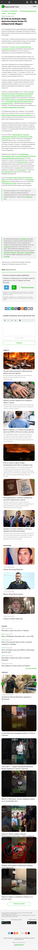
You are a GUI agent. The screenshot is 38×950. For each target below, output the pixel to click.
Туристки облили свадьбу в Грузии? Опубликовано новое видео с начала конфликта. (18, 835)
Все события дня (31, 668)
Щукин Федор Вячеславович (13, 594)
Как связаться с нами (16, 919)
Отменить (19, 343)
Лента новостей (12, 13)
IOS (28, 239)
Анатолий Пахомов (7, 171)
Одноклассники (29, 252)
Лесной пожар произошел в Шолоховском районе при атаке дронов (17, 372)
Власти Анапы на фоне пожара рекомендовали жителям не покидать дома (17, 464)
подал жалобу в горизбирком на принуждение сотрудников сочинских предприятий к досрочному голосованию (17, 95)
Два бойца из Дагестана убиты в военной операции (16, 659)
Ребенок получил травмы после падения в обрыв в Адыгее (17, 401)
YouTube (7, 256)
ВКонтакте (20, 252)
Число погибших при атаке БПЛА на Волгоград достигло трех (18, 651)
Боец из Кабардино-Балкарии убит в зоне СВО (18, 636)
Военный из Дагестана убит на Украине (15, 630)
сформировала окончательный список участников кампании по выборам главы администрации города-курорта (19, 156)
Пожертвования (32, 919)
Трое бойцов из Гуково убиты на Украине (16, 666)
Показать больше (19, 903)
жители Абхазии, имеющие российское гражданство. (17, 115)
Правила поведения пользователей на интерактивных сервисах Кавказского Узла (19, 938)
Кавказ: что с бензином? (10, 11)
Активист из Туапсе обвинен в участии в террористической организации (17, 530)
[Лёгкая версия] (9, 2)
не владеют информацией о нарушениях (13, 107)
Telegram (7, 246)
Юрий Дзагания (22, 162)
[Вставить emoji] (20, 320)
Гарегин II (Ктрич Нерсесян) (13, 619)
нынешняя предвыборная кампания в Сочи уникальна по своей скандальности (17, 136)
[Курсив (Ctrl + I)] (8, 320)
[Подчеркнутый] (12, 320)
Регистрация (19, 338)
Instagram (13, 252)
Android (23, 239)
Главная (4, 13)
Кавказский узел (17, 134)
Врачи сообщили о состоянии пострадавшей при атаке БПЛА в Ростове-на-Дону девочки (18, 431)
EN (5, 1)
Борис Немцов (21, 170)
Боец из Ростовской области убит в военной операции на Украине (17, 643)
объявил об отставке (10, 183)
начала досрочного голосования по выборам (18, 99)
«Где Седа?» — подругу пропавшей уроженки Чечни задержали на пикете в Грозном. (17, 767)
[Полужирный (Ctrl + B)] (5, 320)
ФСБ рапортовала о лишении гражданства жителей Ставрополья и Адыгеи (17, 498)
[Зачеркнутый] (15, 320)
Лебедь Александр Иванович (13, 569)
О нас (3, 919)
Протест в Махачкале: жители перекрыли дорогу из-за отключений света (18, 800)
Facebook (6, 252)
